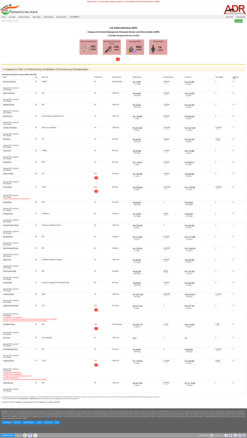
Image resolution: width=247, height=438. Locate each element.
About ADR (229, 17)
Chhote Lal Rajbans (10, 127)
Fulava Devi (7, 162)
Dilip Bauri (6, 139)
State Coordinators (29, 422)
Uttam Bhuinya (8, 383)
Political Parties (48, 17)
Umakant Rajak (8, 360)
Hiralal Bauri (7, 202)
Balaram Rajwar (8, 104)
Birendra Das (7, 116)
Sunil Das (6, 337)
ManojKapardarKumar (10, 248)
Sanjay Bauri (7, 282)
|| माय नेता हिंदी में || (74, 17)
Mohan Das (7, 259)
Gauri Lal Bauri (8, 173)
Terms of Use (48, 422)
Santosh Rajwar (8, 294)
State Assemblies (23, 17)
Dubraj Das (7, 150)
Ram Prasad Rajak (9, 271)
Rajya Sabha (37, 17)
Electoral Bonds (61, 17)
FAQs (56, 422)
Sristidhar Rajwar (9, 324)
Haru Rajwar (7, 187)
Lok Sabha (12, 17)
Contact (39, 422)
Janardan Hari (8, 213)
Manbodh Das (8, 236)
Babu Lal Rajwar (9, 93)
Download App (204, 435)
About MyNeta (240, 17)
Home (3, 17)
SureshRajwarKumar (10, 349)
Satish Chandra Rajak (10, 305)
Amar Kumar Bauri (9, 81)
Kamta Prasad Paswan (11, 225)
